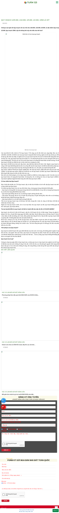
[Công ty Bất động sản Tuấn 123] (30, 3)
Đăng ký (55, 510)
